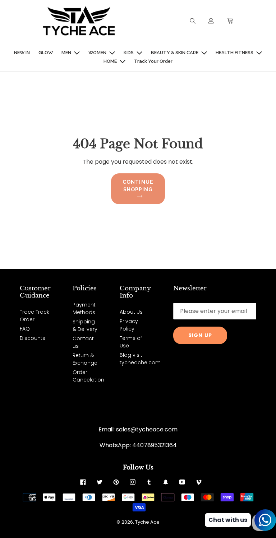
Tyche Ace (147, 522)
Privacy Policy (129, 325)
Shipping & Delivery (85, 325)
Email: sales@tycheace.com (138, 429)
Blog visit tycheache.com (140, 358)
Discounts (32, 338)
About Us (131, 311)
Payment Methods (84, 308)
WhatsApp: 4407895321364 (138, 445)
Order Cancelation (88, 376)
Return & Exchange (85, 359)
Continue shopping (138, 185)
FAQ (25, 328)
